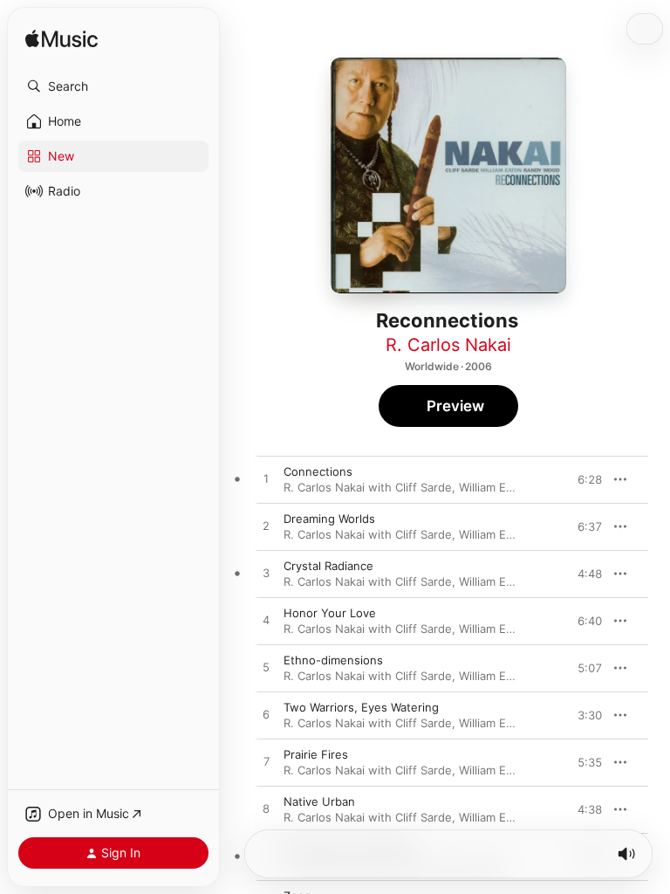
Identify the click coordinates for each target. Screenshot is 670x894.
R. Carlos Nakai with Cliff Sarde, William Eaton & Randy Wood (448, 487)
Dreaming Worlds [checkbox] (329, 519)
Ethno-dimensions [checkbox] (333, 660)
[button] (113, 86)
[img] (61, 40)
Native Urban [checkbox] (319, 801)
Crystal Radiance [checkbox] (328, 566)
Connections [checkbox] (318, 471)
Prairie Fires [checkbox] (316, 754)
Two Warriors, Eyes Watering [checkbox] (361, 707)
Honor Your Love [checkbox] (330, 613)
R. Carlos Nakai (448, 344)
